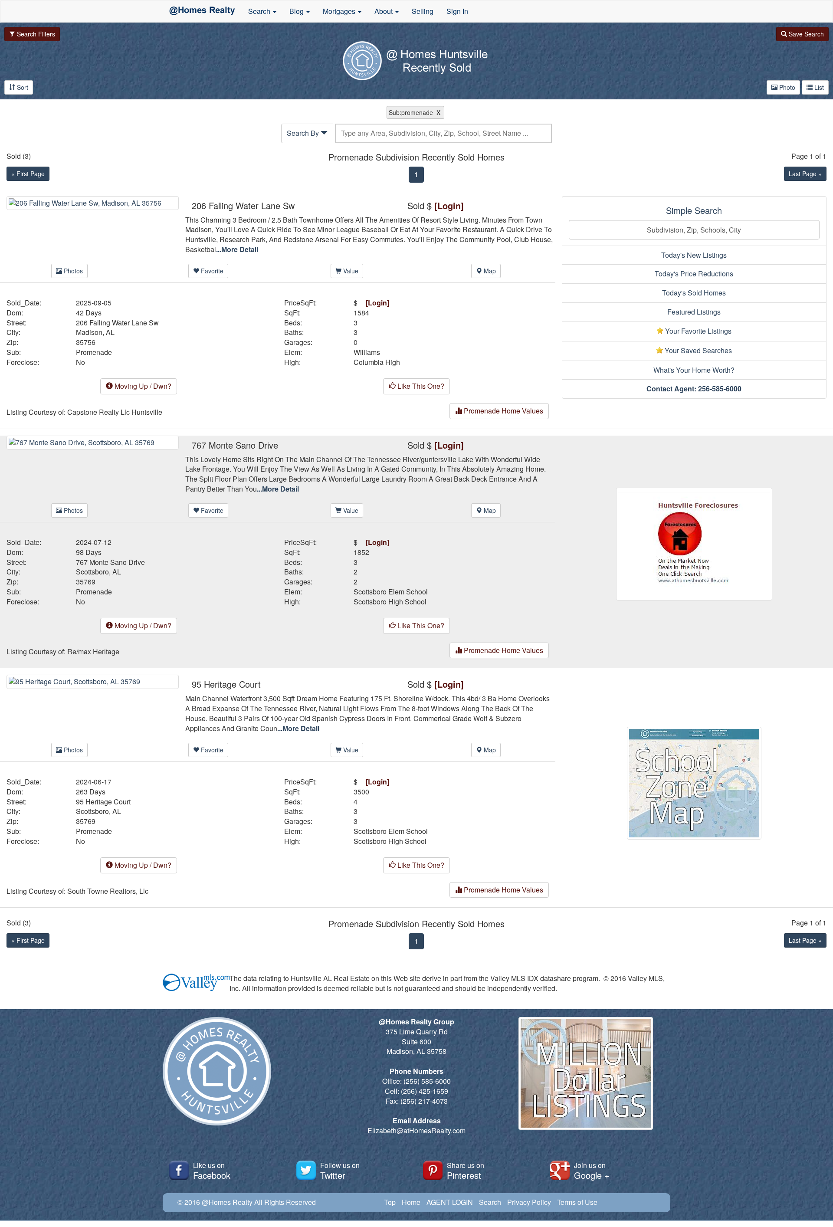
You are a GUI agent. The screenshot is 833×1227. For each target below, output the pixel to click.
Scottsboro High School (390, 602)
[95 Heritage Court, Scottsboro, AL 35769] (93, 681)
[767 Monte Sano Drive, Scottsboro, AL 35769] (93, 441)
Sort (21, 87)
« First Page (28, 173)
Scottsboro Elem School (391, 592)
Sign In (457, 11)
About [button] (384, 11)
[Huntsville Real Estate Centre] (202, 11)
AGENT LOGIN (449, 1202)
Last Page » (805, 173)
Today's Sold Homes (694, 293)
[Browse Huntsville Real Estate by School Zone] (694, 782)
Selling (422, 11)
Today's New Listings (694, 255)
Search (490, 1202)
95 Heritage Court (103, 802)
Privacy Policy (529, 1202)
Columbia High (377, 362)
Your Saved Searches (697, 350)
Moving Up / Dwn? (142, 386)
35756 (85, 342)
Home (411, 1202)
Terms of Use (577, 1202)
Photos (72, 270)
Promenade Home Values (502, 411)
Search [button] (260, 11)
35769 (85, 582)
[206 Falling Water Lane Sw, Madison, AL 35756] (93, 202)
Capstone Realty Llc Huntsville (114, 412)
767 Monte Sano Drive (110, 562)
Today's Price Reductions (694, 274)
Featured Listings (694, 312)
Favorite (211, 270)
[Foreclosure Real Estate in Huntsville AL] (694, 543)
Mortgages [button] (340, 11)
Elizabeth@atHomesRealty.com (416, 1130)
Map (489, 270)
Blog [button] (297, 11)
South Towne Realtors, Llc (107, 891)
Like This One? (420, 386)
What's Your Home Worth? (694, 370)
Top (390, 1202)
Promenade (94, 352)
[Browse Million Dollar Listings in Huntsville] (585, 1072)
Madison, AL (95, 332)
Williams (367, 352)
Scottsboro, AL (98, 572)
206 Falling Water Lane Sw (117, 323)
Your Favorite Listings (697, 331)
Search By (304, 133)
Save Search (805, 34)
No (80, 362)
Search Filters (35, 34)
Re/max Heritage (93, 651)
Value (349, 270)
